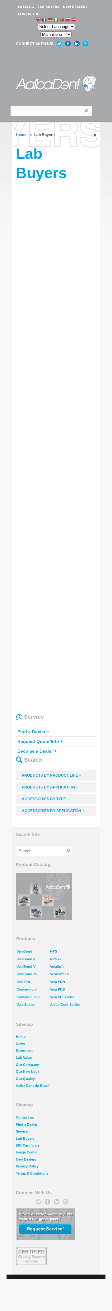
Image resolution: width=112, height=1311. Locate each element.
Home (21, 135)
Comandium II (28, 997)
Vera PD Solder (62, 997)
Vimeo (85, 43)
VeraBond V (25, 966)
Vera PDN (57, 982)
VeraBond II (25, 959)
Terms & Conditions (32, 1173)
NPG (54, 951)
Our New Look (28, 1071)
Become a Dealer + (37, 751)
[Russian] (67, 20)
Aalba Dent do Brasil (32, 1085)
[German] (50, 20)
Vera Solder (25, 1004)
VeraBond (24, 951)
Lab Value (24, 1057)
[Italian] (56, 20)
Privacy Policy (27, 1166)
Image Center (27, 1152)
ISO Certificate (28, 1145)
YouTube (77, 43)
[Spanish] (73, 20)
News (20, 1044)
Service (22, 1131)
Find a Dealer (26, 1124)
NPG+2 (55, 959)
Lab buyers (48, 7)
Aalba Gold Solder (65, 1004)
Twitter (59, 43)
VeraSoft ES (59, 974)
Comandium (26, 989)
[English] (38, 20)
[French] (44, 20)
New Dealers (75, 7)
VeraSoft (57, 966)
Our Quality (25, 1079)
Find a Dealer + (33, 731)
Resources (24, 1051)
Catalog (26, 7)
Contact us (29, 14)
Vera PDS (57, 989)
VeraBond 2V (26, 974)
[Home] (56, 85)
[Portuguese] (61, 20)
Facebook (68, 43)
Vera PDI (23, 982)
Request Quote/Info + (40, 741)
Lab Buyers (25, 1138)
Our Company (27, 1065)
